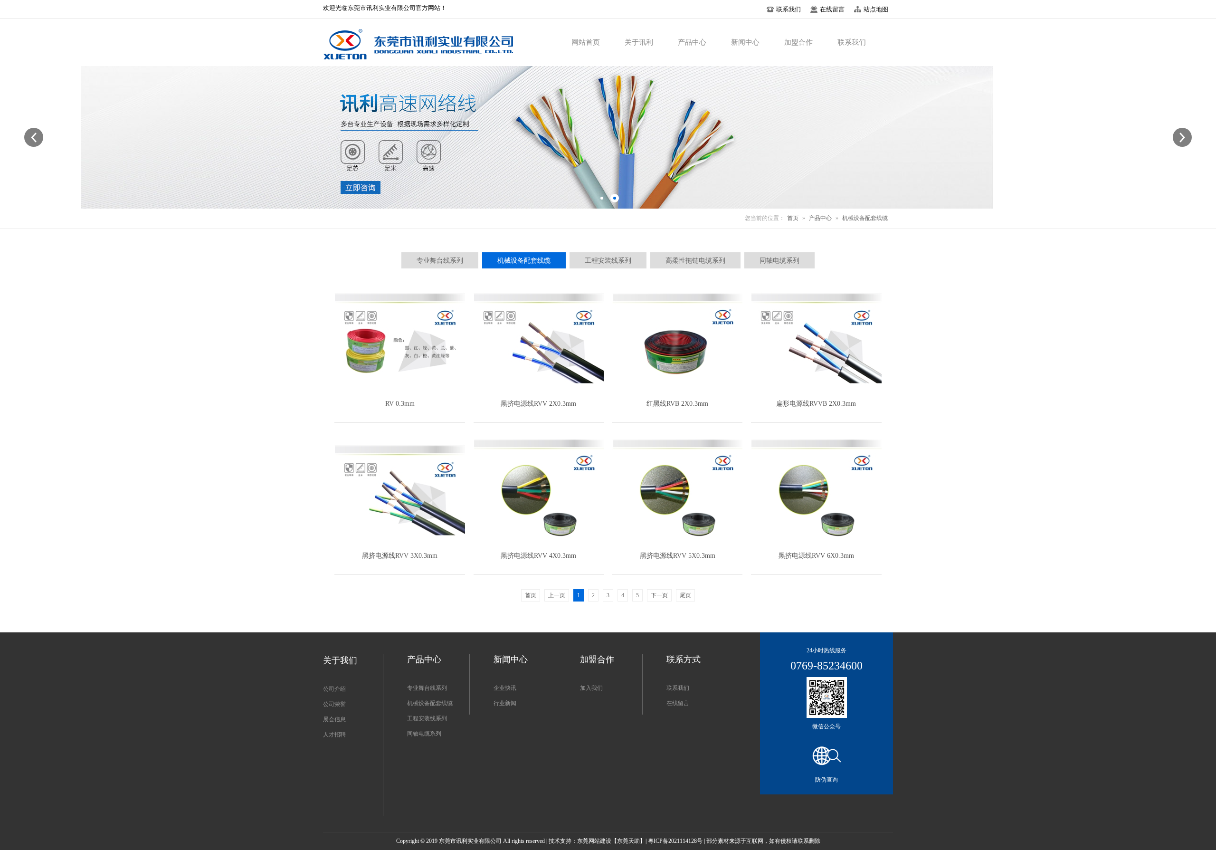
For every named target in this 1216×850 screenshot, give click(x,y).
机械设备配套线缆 (865, 218)
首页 (792, 218)
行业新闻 (505, 703)
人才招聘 (334, 734)
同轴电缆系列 (424, 733)
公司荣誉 (334, 704)
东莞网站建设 (594, 841)
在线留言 (677, 703)
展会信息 (334, 719)
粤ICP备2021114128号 (675, 841)
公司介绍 (334, 689)
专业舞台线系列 (427, 688)
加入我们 (591, 688)
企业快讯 (505, 688)
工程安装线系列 (427, 718)
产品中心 (820, 218)
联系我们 (677, 688)
